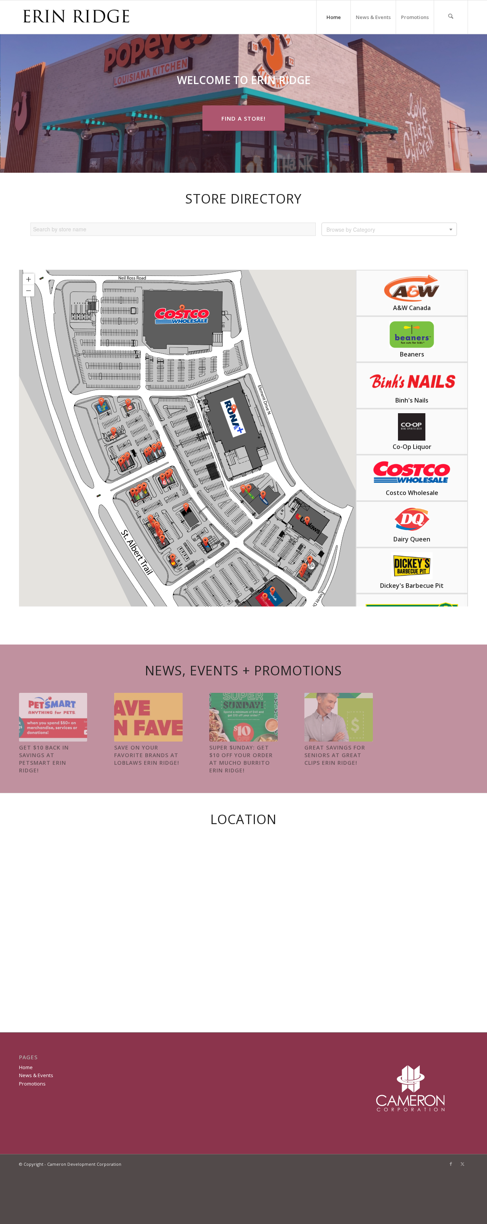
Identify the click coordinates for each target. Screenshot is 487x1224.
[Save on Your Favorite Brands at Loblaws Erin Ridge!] (148, 717)
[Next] (456, 723)
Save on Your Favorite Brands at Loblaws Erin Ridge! (146, 755)
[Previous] (30, 723)
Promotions (415, 17)
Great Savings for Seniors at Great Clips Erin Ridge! (334, 755)
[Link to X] (462, 1164)
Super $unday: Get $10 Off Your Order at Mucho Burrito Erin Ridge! (241, 759)
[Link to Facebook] (451, 1164)
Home (333, 17)
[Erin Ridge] (76, 17)
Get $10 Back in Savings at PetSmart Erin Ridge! (44, 759)
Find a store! (243, 118)
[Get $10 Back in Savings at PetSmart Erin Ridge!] (53, 717)
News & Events (373, 17)
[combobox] (389, 229)
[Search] (451, 17)
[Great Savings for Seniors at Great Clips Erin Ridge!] (338, 717)
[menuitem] (451, 17)
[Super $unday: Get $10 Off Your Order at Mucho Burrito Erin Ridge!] (243, 717)
